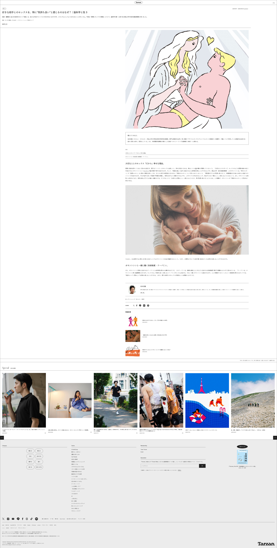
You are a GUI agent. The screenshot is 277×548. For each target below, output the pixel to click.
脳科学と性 (4, 24)
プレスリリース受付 (81, 518)
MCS (55, 525)
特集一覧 (56, 518)
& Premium (34, 525)
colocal (38, 525)
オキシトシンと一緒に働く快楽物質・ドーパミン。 (137, 156)
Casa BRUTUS (13, 525)
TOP (241, 360)
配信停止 (179, 470)
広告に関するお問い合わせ (71, 518)
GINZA (24, 525)
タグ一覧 (51, 518)
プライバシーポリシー (22, 528)
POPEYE (51, 525)
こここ (3, 528)
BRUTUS (7, 525)
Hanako (28, 525)
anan (3, 525)
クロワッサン (19, 525)
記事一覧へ (142, 292)
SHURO (7, 528)
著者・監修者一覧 (45, 518)
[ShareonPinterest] (148, 305)
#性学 (143, 299)
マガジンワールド (13, 528)
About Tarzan (62, 518)
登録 (202, 465)
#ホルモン (138, 299)
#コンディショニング (130, 299)
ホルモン (146, 171)
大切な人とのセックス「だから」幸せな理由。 (136, 153)
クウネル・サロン (45, 525)
